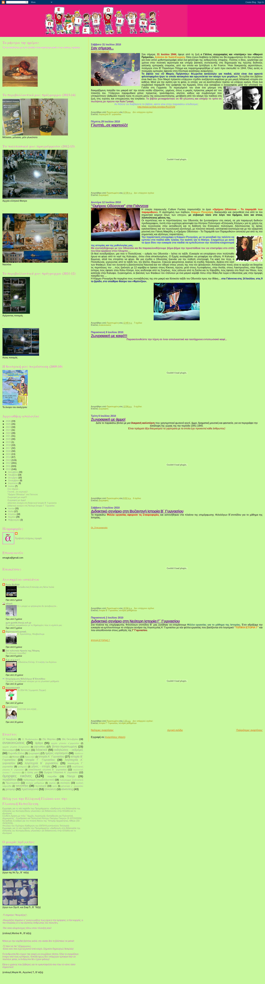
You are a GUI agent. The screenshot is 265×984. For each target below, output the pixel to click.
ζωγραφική (103, 195)
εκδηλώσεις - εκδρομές (68, 749)
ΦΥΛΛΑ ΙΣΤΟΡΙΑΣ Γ (100, 640)
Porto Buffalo (13, 584)
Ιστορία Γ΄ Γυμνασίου (108, 723)
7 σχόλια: (138, 323)
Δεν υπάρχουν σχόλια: (143, 112)
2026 (8, 421)
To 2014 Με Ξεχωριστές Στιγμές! (31, 690)
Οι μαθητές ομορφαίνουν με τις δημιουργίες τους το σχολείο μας (34, 625)
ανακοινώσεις (105, 325)
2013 (8, 460)
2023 (8, 430)
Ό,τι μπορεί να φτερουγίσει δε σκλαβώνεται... (37, 606)
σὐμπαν (52, 783)
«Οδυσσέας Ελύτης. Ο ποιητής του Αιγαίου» (37, 662)
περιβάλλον (9, 779)
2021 (8, 436)
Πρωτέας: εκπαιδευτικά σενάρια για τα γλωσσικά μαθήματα (32, 681)
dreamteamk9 (13, 687)
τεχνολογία (40, 786)
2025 (8, 424)
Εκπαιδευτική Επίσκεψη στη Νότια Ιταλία (35, 587)
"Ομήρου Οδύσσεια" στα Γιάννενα (119, 206)
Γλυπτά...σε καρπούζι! (109, 125)
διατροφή (25, 750)
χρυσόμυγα (12, 707)
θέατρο (15, 756)
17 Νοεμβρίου (9, 739)
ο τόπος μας (31, 772)
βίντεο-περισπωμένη (64, 746)
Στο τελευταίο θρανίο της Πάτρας (23, 650)
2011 (8, 466)
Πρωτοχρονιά (13, 782)
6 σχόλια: (137, 498)
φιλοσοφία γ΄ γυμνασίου (72, 786)
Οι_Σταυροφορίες (99, 527)
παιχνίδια (52, 776)
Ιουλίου (11, 486)
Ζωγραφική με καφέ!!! (109, 336)
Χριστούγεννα (29, 789)
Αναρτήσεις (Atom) (115, 737)
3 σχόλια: (138, 407)
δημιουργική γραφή (16, 631)
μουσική (62, 766)
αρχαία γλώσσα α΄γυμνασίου (65, 743)
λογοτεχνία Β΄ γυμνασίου (110, 114)
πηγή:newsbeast (100, 51)
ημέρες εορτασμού (56, 753)
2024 (8, 427)
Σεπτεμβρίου (14, 480)
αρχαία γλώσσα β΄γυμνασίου (16, 747)
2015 (8, 454)
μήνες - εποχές (40, 766)
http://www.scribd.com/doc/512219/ (156, 107)
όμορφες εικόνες (17, 776)
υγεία (54, 786)
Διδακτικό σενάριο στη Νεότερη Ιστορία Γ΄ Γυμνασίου (135, 621)
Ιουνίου (11, 508)
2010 (8, 469)
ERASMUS (50, 789)
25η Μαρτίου (49, 739)
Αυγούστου (13, 483)
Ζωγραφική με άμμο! (108, 419)
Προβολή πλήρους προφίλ (28, 538)
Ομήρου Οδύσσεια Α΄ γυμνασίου (61, 772)
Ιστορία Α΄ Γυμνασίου (51, 756)
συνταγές (65, 782)
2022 (8, 433)
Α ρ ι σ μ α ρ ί (13, 659)
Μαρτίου (12, 517)
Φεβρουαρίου (14, 520)
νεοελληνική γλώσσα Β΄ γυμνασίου (48, 769)
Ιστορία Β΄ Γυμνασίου (108, 610)
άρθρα (39, 743)
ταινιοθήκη (22, 785)
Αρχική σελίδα (175, 730)
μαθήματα (22, 766)
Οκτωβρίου (13, 478)
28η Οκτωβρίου (70, 739)
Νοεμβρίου (13, 475)
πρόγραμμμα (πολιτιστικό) (71, 780)
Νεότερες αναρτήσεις (102, 730)
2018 (8, 445)
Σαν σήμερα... (102, 48)
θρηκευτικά (30, 757)
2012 (8, 463)
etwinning (67, 789)
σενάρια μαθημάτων (128, 610)
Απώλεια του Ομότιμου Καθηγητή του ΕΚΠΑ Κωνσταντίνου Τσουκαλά (35, 825)
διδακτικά (41, 749)
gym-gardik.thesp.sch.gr (18, 622)
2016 (8, 451)
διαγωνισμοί (8, 750)
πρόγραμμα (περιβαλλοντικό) (38, 779)
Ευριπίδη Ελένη (16, 753)
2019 (8, 442)
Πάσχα (71, 776)
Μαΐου (11, 511)
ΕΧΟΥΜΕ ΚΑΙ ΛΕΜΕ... (27, 709)
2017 (8, 448)
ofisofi (9, 603)
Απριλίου (12, 514)
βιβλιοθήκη (39, 746)
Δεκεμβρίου (13, 472)
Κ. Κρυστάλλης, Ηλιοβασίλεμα (30, 634)
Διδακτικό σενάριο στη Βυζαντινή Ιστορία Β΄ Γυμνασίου (137, 511)
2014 (8, 457)
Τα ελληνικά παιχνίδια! (16, 653)
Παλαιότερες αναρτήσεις (249, 730)
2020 (8, 439)
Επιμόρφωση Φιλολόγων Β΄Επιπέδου (25, 679)
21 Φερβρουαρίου (30, 739)
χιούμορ (10, 789)
